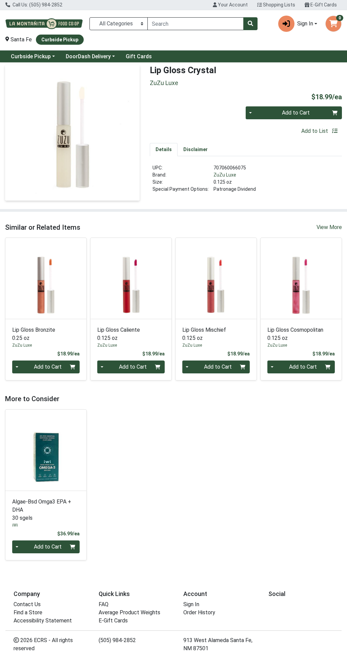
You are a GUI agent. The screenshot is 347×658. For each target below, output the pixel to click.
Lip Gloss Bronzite (33, 334)
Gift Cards (139, 56)
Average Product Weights (129, 612)
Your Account (232, 4)
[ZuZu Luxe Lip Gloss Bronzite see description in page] (46, 278)
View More (329, 227)
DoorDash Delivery (88, 56)
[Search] (250, 23)
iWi (15, 525)
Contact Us (27, 604)
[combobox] (195, 23)
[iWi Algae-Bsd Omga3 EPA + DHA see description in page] (46, 450)
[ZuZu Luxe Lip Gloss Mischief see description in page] (216, 278)
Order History (199, 612)
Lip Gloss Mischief (204, 334)
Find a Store (28, 612)
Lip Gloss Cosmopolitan (295, 334)
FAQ (103, 604)
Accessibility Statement (43, 620)
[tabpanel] (246, 181)
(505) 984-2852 (117, 640)
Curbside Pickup (31, 56)
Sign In (191, 604)
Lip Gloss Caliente (118, 334)
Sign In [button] (305, 23)
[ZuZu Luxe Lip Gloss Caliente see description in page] (131, 278)
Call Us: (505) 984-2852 (37, 4)
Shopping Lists (278, 4)
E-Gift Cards (323, 4)
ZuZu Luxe (224, 175)
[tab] (164, 149)
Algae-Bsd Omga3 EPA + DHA (41, 509)
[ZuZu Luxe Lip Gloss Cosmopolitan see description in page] (301, 278)
